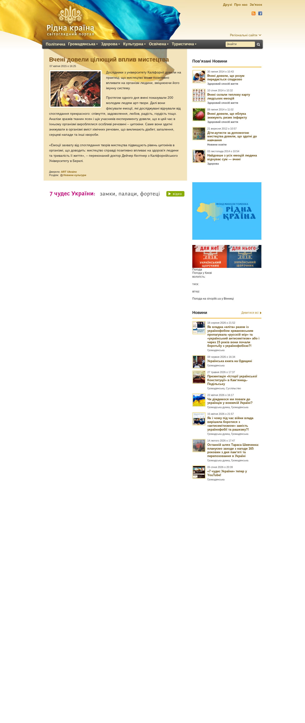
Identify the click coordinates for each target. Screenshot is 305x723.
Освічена (157, 44)
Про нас (241, 4)
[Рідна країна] (70, 20)
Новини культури (74, 175)
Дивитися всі (250, 312)
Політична (55, 44)
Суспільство (233, 388)
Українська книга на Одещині (229, 361)
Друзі (227, 4)
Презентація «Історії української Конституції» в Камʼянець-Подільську (232, 380)
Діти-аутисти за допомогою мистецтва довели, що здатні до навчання (232, 136)
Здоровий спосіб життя (222, 83)
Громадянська (81, 44)
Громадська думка (218, 407)
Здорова (109, 44)
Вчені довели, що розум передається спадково (225, 77)
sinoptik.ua (214, 298)
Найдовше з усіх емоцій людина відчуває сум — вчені (232, 157)
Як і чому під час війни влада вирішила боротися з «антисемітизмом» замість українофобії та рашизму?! (230, 423)
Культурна (133, 44)
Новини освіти (217, 144)
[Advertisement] (152, 593)
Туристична (183, 44)
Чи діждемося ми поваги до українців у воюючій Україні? (230, 401)
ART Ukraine (69, 171)
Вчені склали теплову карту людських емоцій (228, 96)
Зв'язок (256, 4)
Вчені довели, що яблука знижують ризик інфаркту (227, 115)
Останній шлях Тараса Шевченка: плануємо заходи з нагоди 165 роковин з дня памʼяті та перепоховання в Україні (233, 450)
